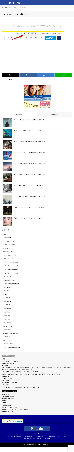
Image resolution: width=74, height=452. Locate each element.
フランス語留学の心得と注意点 (11, 283)
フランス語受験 (7, 322)
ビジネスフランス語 (8, 326)
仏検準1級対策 (7, 301)
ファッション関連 (8, 343)
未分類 (4, 234)
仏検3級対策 (7, 312)
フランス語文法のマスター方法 (11, 266)
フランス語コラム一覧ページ (39, 436)
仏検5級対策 (7, 319)
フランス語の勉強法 (8, 251)
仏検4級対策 (7, 315)
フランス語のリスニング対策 (11, 273)
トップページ (8, 436)
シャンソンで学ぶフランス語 (21, 409)
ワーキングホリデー (9, 287)
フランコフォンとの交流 (9, 244)
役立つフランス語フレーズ (10, 259)
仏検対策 (5, 294)
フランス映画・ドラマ (8, 248)
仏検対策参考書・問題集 (8, 396)
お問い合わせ (47, 438)
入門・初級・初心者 (9, 241)
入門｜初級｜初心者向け (8, 398)
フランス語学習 (7, 237)
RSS (38, 433)
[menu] (71, 2)
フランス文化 (6, 336)
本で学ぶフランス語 (7, 405)
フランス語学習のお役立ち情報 (10, 333)
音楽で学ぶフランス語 (7, 409)
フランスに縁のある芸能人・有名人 (12, 347)
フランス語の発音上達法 (10, 255)
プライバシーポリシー (62, 436)
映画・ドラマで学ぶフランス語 (9, 407)
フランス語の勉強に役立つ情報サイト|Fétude (33, 444)
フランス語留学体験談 (9, 280)
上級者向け (4, 403)
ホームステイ (7, 290)
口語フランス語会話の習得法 (11, 262)
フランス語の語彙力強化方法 (11, 269)
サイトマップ (39, 438)
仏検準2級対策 (7, 308)
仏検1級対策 (7, 297)
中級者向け (4, 400)
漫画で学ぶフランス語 (7, 411)
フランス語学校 (7, 329)
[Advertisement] (37, 58)
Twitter (35, 433)
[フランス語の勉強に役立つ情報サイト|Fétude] (15, 2)
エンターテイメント (8, 340)
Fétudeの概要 (16, 436)
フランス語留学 (7, 276)
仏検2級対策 (7, 304)
